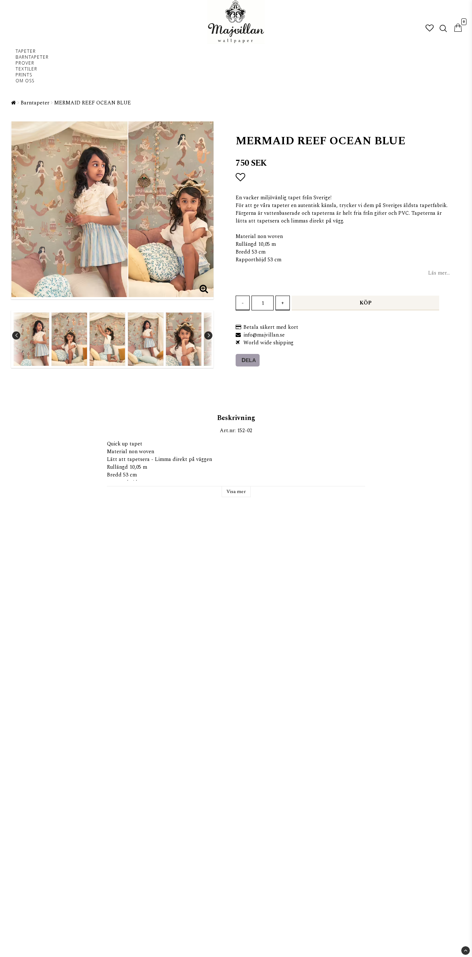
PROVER (24, 63)
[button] (430, 28)
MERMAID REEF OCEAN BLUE (92, 103)
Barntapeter (32, 58)
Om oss (24, 81)
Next (208, 335)
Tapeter (25, 52)
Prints (23, 75)
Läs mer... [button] (439, 273)
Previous (16, 335)
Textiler (26, 69)
